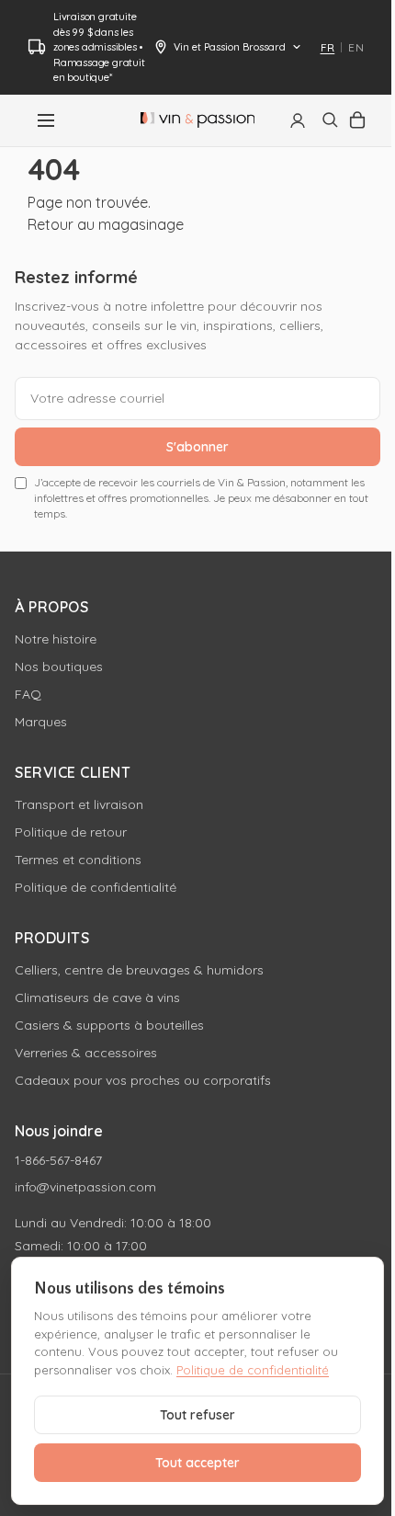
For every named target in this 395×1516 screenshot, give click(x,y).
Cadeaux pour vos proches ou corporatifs (143, 1080)
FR (328, 47)
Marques (41, 721)
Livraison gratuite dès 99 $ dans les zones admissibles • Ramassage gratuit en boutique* (99, 47)
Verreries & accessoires (86, 1052)
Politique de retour (71, 832)
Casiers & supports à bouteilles (109, 1025)
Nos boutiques (59, 666)
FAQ (28, 694)
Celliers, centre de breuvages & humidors (139, 970)
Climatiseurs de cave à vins (97, 997)
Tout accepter (197, 1462)
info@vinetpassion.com (85, 1187)
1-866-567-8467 (58, 1160)
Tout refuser (197, 1415)
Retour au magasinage (106, 224)
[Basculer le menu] (46, 120)
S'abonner (197, 447)
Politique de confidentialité (95, 887)
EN (356, 47)
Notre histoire (55, 639)
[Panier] (357, 120)
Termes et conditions (78, 859)
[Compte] (297, 120)
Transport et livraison (79, 804)
